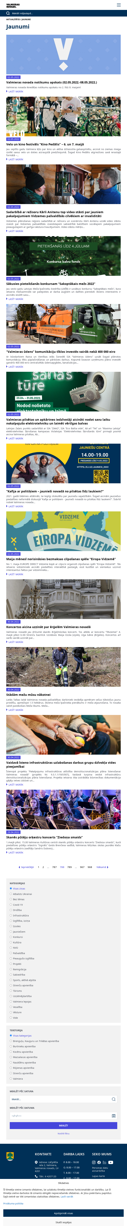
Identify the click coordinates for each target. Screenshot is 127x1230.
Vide (15, 1017)
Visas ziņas (19, 888)
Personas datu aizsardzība (100, 1169)
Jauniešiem (19, 931)
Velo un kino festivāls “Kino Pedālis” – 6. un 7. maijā (45, 144)
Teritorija (16, 1030)
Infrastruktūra (21, 915)
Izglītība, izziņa (21, 920)
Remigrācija (19, 969)
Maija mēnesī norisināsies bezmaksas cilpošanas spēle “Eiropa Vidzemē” (61, 559)
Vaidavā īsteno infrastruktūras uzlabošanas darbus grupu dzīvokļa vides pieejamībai (61, 765)
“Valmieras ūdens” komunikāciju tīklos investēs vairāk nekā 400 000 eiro (60, 352)
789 (69, 867)
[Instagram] (95, 1162)
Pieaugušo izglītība (23, 958)
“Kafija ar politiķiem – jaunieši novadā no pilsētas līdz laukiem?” (55, 491)
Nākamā (101, 867)
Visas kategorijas (22, 1035)
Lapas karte (98, 1176)
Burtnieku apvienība (24, 1046)
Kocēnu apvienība (23, 1051)
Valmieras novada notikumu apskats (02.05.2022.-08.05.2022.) (51, 82)
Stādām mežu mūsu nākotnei (28, 695)
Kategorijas (17, 883)
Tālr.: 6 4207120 (47, 1176)
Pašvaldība (19, 953)
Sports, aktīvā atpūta (24, 980)
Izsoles (17, 926)
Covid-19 (18, 904)
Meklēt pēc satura (21, 1091)
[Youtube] (111, 1162)
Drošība (17, 910)
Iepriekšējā (27, 867)
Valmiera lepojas (22, 1001)
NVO (15, 947)
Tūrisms (17, 990)
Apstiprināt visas (63, 1213)
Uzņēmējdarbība (22, 996)
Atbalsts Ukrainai (22, 894)
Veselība (17, 1007)
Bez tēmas (18, 899)
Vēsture (17, 1012)
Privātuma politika (13, 1203)
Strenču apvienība (23, 985)
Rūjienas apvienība (23, 1068)
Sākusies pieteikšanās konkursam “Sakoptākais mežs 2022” (50, 284)
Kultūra (17, 942)
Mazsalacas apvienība (25, 1057)
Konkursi (18, 937)
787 (54, 867)
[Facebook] (100, 1162)
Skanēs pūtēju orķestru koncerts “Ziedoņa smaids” (44, 837)
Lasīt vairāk (67, 1196)
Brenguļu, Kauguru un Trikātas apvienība (36, 1041)
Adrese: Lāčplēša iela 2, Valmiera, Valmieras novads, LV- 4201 (47, 1167)
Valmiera (18, 1078)
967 (82, 867)
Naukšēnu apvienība (24, 1062)
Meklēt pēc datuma (22, 1107)
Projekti (17, 963)
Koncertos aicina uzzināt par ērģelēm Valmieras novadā (48, 627)
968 (90, 867)
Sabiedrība (19, 974)
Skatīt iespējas (64, 1222)
